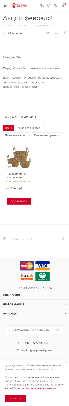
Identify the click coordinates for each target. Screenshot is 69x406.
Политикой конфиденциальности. (35, 388)
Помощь (10, 313)
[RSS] (56, 33)
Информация (13, 304)
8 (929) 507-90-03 (35, 343)
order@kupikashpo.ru (37, 350)
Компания (11, 294)
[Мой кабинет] (55, 6)
